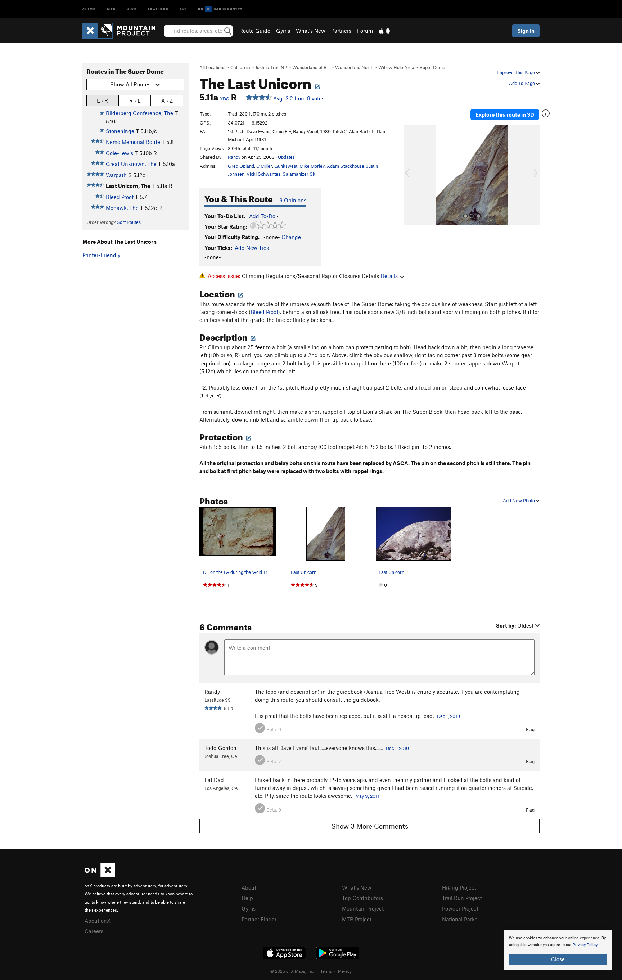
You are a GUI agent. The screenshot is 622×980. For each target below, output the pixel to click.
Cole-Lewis (119, 153)
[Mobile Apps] (384, 30)
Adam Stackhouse (345, 166)
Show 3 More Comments (369, 826)
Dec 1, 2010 (448, 716)
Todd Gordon (220, 748)
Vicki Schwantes (263, 174)
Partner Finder (259, 919)
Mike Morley (312, 166)
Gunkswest (285, 166)
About (249, 887)
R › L (134, 100)
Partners (341, 30)
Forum (365, 30)
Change (291, 237)
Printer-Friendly (101, 255)
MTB (111, 8)
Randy (234, 157)
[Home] (122, 31)
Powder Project (460, 908)
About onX (98, 920)
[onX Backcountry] (220, 9)
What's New (310, 30)
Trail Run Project (462, 898)
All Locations (212, 67)
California (240, 67)
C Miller (264, 166)
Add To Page (522, 83)
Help (247, 898)
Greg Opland (241, 166)
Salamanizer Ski (299, 174)
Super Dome (432, 67)
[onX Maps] (100, 875)
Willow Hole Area (396, 67)
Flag (530, 729)
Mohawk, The (122, 207)
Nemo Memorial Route (133, 142)
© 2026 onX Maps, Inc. (292, 971)
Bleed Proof (120, 197)
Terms (326, 971)
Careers (94, 931)
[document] (558, 950)
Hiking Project (459, 887)
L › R (102, 100)
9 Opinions (292, 200)
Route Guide (254, 30)
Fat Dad (214, 780)
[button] (411, 175)
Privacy (345, 971)
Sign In (526, 30)
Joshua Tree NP (271, 67)
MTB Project (356, 919)
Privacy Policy (585, 945)
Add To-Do (262, 216)
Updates (286, 157)
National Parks (459, 919)
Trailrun (158, 8)
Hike (132, 8)
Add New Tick (252, 247)
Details (389, 276)
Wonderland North (354, 67)
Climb (89, 8)
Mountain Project (363, 908)
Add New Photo (519, 500)
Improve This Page (516, 72)
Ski (183, 8)
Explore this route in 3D (504, 114)
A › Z (167, 100)
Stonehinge (120, 131)
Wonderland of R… (311, 67)
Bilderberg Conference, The (139, 113)
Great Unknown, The (131, 164)
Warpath (116, 175)
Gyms (283, 30)
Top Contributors (362, 898)
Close (558, 959)
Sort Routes (129, 222)
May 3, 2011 (367, 796)
